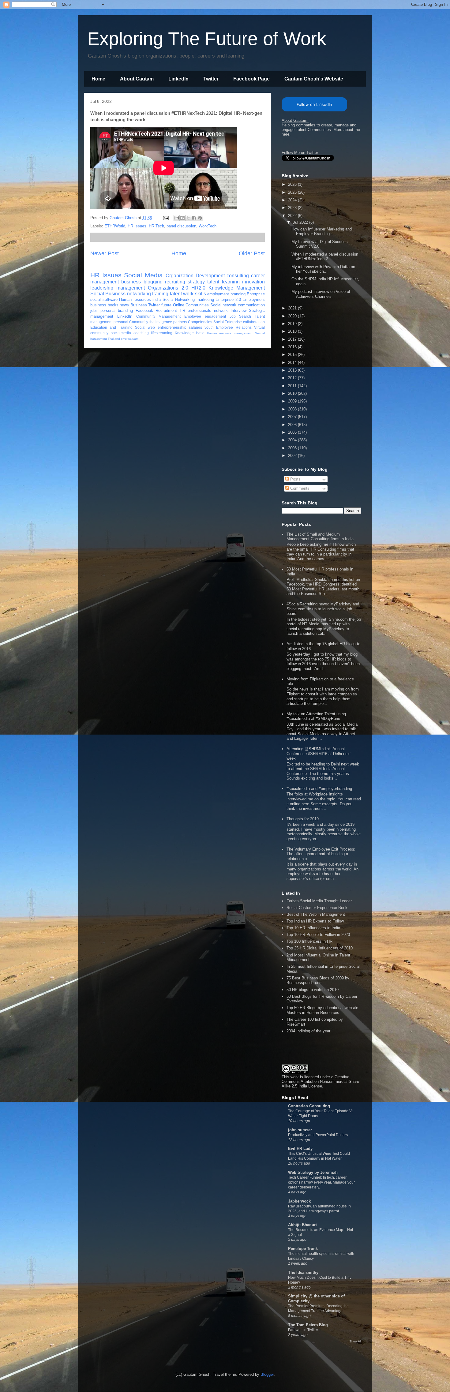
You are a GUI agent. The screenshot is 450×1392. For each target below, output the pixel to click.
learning (231, 281)
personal (121, 322)
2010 (293, 393)
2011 (293, 386)
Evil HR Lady (300, 1148)
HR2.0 (198, 287)
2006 (293, 424)
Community (138, 322)
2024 (293, 200)
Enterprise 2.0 (228, 299)
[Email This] (177, 218)
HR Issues (137, 226)
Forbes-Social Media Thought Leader (319, 901)
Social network (223, 305)
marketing (205, 299)
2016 (293, 347)
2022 (293, 215)
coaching (141, 333)
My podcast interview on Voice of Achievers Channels (320, 294)
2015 (293, 354)
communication (251, 305)
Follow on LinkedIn (314, 104)
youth (209, 327)
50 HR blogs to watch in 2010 (313, 989)
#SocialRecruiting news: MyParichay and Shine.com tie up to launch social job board (323, 609)
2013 (293, 370)
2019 (293, 323)
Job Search (240, 316)
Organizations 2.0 (168, 287)
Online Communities (191, 305)
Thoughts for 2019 (303, 819)
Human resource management (230, 333)
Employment (253, 299)
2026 (293, 184)
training (160, 293)
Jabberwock (299, 1201)
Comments (299, 488)
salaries (195, 327)
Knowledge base (189, 333)
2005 (293, 432)
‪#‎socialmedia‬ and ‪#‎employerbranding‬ (319, 788)
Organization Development (195, 275)
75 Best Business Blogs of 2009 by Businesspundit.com (318, 980)
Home (98, 78)
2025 (293, 192)
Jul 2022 (301, 222)
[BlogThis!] (182, 218)
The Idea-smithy (303, 1272)
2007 (293, 416)
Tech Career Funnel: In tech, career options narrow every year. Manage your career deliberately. (321, 1182)
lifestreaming (161, 333)
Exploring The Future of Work (206, 38)
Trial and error (117, 338)
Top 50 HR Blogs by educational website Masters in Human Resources (322, 1010)
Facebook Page (251, 78)
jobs (94, 310)
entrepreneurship (172, 327)
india (156, 299)
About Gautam (137, 78)
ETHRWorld (114, 226)
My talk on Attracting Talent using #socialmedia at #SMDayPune (316, 716)
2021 (293, 308)
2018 (293, 331)
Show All (355, 1341)
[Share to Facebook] (194, 218)
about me (351, 129)
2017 (293, 339)
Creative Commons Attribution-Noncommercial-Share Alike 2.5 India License (320, 1081)
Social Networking (179, 299)
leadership (101, 287)
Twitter (211, 78)
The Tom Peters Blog (308, 1325)
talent (213, 281)
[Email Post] (165, 217)
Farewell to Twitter (303, 1330)
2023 (293, 207)
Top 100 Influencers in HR (309, 941)
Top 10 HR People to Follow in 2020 (318, 934)
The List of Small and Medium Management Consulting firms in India (320, 536)
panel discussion (181, 226)
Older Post (252, 253)
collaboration (254, 322)
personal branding (116, 310)
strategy (196, 281)
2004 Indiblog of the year (308, 1031)
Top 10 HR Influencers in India (313, 928)
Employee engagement (205, 316)
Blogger (267, 1374)
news (124, 305)
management (130, 287)
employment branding (226, 294)
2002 (293, 455)
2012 (293, 378)
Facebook (144, 310)
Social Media (143, 275)
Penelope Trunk (303, 1248)
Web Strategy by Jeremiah (313, 1172)
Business (138, 305)
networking (139, 293)
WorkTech (207, 226)
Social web (145, 327)
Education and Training (111, 327)
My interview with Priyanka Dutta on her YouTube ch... (323, 269)
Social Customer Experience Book (317, 907)
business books (104, 305)
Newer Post (104, 253)
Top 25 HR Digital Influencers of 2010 (320, 948)
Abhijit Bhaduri (302, 1224)
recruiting (175, 281)
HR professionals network (204, 310)
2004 (293, 440)
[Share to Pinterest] (200, 218)
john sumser (300, 1130)
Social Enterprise (227, 322)
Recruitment (166, 310)
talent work (181, 293)
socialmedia (121, 333)
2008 (293, 409)
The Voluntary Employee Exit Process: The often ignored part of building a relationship (321, 854)
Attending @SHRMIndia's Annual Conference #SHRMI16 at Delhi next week (319, 754)
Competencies (200, 322)
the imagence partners (168, 322)
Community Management (158, 316)
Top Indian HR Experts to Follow (315, 921)
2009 (293, 401)
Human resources (135, 299)
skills (200, 293)
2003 (293, 448)
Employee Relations (233, 327)
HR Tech (156, 226)
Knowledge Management (236, 287)
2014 (293, 362)
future (166, 305)
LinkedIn (178, 78)
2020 (293, 316)
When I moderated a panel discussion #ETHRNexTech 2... (324, 256)
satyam (133, 338)
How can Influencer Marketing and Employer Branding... (321, 231)
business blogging (141, 281)
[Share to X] (188, 218)
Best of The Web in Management (316, 914)
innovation (253, 281)
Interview (238, 310)
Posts (295, 479)
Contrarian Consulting (309, 1106)
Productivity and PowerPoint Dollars (318, 1135)
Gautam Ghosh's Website (313, 78)
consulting (238, 275)
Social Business (108, 293)
